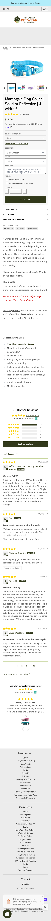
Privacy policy (25, 911)
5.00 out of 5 (32, 415)
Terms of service (38, 911)
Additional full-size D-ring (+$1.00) (20, 183)
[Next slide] (46, 88)
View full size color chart (16, 144)
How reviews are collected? (16, 674)
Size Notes (9, 165)
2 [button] (22, 666)
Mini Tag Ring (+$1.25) (16, 180)
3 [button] (26, 666)
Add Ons (8, 176)
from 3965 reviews (23, 692)
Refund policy (12, 911)
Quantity (8, 187)
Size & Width (9, 148)
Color (7, 157)
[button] (11, 87)
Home (5, 47)
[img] (9, 462)
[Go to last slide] (5, 88)
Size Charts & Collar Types (20, 344)
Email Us (25, 884)
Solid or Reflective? (13, 134)
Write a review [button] (25, 444)
